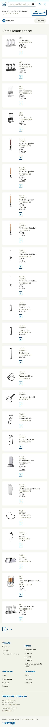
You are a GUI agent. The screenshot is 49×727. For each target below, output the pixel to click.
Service (13, 11)
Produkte (5, 11)
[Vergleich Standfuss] (20, 566)
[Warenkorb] (44, 4)
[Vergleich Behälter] (20, 545)
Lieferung (28, 653)
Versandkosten (30, 650)
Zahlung (27, 657)
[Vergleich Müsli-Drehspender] (20, 158)
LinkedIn (27, 675)
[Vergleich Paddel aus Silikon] (20, 383)
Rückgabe (28, 660)
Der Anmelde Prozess (10, 654)
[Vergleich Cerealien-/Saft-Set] (20, 619)
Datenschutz (7, 679)
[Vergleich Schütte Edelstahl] (20, 425)
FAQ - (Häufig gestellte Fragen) (33, 665)
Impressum (6, 686)
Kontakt (5, 650)
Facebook (28, 682)
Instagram (28, 679)
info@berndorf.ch (8, 711)
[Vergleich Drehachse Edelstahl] (20, 404)
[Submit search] (33, 4)
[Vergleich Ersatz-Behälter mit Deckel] (20, 501)
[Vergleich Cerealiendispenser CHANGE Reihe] (20, 595)
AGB (4, 675)
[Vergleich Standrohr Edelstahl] (20, 447)
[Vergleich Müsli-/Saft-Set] (20, 52)
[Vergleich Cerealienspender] (20, 103)
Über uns (5, 647)
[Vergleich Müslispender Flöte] (20, 475)
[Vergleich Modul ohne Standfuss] (20, 240)
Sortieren (40, 21)
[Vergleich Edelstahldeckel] (20, 522)
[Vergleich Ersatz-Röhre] (20, 316)
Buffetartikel (23, 11)
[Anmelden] (39, 4)
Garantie (5, 682)
